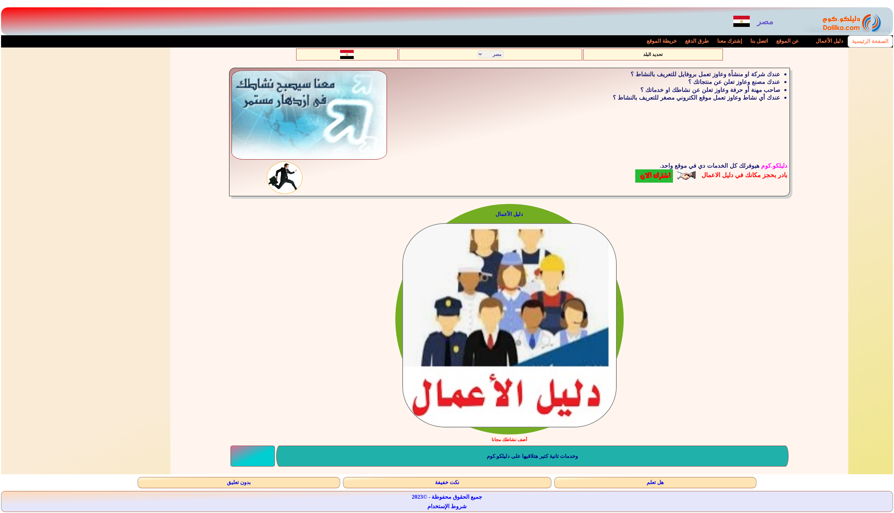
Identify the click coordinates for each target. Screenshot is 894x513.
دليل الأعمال (829, 41)
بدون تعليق (239, 482)
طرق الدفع (697, 41)
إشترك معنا (729, 41)
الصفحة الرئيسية (870, 41)
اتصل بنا (759, 41)
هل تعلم (655, 482)
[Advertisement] (90, 103)
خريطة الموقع (662, 41)
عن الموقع (787, 41)
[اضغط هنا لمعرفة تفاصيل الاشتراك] (654, 175)
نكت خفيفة (447, 482)
